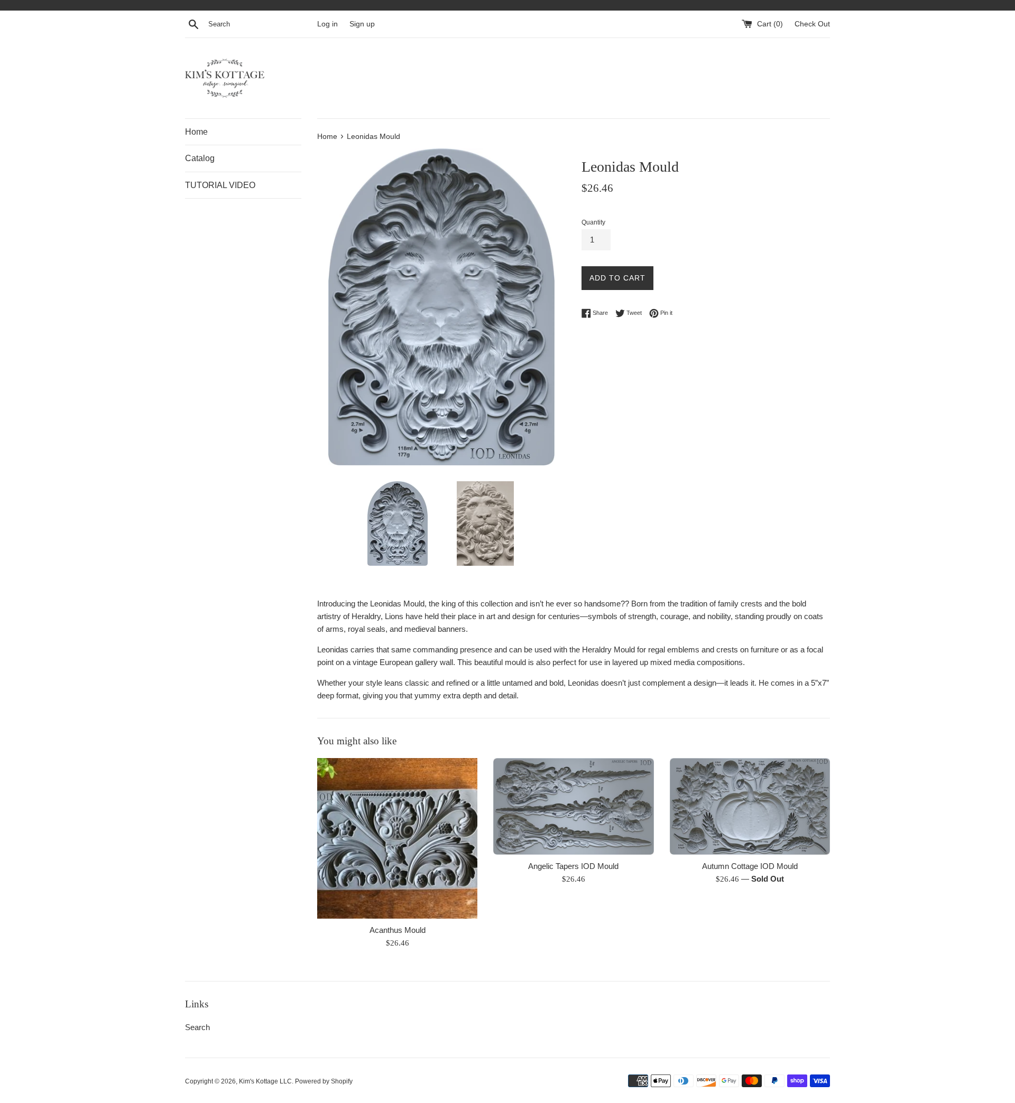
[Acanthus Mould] (397, 838)
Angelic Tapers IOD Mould (573, 866)
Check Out (812, 24)
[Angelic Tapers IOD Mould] (573, 806)
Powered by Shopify (324, 1081)
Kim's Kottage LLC (265, 1081)
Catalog (200, 158)
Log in (327, 24)
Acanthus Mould (398, 930)
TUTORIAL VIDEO (220, 185)
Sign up (362, 24)
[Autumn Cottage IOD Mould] (750, 806)
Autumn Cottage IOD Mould (750, 866)
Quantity (593, 222)
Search (197, 1027)
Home (196, 131)
